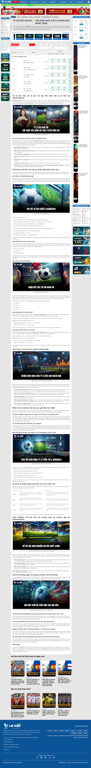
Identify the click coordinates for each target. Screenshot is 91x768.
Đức (37, 5)
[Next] (70, 36)
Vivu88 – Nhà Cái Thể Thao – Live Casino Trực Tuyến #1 (83, 174)
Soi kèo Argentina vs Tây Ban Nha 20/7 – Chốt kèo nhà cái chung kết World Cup (33, 682)
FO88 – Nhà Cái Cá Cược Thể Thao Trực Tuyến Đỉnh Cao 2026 (83, 145)
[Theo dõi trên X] (37, 757)
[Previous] (12, 36)
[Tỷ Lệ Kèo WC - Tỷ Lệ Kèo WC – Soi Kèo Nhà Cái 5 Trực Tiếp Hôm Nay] (6, 2)
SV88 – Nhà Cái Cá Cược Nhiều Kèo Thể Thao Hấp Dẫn (82, 46)
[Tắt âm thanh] (70, 48)
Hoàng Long (36, 554)
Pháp (41, 5)
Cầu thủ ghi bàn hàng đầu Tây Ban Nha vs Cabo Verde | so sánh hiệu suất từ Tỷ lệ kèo (17, 714)
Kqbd (41, 165)
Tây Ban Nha (23, 5)
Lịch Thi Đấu (63, 2)
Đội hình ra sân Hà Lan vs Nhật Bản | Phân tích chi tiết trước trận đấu (63, 713)
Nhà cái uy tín (34, 2)
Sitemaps (6, 749)
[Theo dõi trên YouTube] (45, 757)
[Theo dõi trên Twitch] (54, 757)
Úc (73, 5)
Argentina (54, 5)
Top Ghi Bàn (80, 2)
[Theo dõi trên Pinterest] (41, 757)
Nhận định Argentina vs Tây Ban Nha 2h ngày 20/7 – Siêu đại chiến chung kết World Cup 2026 (48, 682)
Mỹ (58, 5)
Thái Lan (63, 5)
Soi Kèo (44, 2)
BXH (71, 2)
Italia (45, 5)
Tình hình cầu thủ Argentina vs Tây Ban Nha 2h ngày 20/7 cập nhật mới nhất (17, 682)
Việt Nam (31, 4)
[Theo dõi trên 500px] (49, 757)
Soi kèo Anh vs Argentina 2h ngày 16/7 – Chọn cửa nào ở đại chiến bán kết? (64, 680)
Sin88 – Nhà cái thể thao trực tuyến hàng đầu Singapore (83, 77)
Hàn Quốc (68, 5)
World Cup (53, 2)
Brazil (49, 5)
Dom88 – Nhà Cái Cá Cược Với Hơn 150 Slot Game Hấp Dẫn (83, 112)
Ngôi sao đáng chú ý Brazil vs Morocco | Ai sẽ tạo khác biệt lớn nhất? (48, 713)
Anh (18, 5)
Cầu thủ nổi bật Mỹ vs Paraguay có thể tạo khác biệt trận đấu (33, 712)
